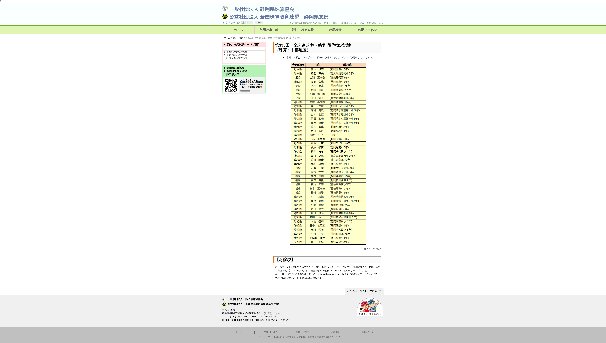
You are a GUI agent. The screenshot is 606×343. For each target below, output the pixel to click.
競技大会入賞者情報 (237, 58)
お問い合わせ (367, 30)
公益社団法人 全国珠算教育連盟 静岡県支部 (279, 17)
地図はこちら (272, 313)
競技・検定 (238, 38)
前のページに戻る (372, 249)
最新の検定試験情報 (237, 52)
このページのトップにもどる (365, 291)
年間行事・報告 (271, 30)
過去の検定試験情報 (237, 55)
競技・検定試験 (303, 30)
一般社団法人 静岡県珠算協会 (261, 9)
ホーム (238, 30)
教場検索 (335, 30)
